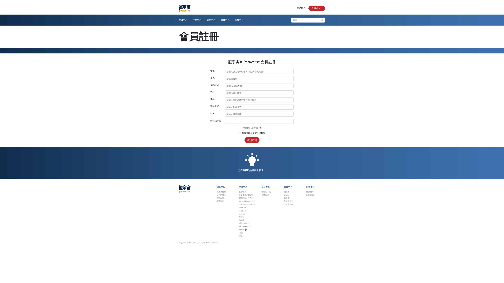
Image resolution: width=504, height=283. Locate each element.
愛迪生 (242, 217)
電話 (212, 99)
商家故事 (220, 198)
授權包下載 (266, 192)
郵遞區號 (214, 106)
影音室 (286, 198)
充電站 (286, 195)
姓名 (212, 92)
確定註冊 (252, 140)
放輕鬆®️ (243, 229)
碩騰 (241, 233)
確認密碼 (214, 85)
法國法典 (242, 211)
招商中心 (183, 20)
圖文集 (286, 192)
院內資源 (310, 195)
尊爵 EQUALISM (246, 195)
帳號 (212, 71)
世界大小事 (288, 204)
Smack (242, 214)
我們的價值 (221, 195)
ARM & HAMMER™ (247, 201)
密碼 (212, 78)
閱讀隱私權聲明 (250, 128)
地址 (212, 113)
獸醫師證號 (215, 121)
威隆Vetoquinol (245, 226)
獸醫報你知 (288, 201)
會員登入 (316, 8)
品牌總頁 (242, 192)
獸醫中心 (239, 20)
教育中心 (225, 20)
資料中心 (211, 20)
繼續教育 (310, 192)
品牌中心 (197, 20)
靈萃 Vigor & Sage (246, 198)
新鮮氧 (242, 220)
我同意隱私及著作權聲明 (253, 133)
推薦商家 (220, 201)
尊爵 (241, 236)
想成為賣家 (221, 192)
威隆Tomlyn (244, 223)
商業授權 (265, 195)
